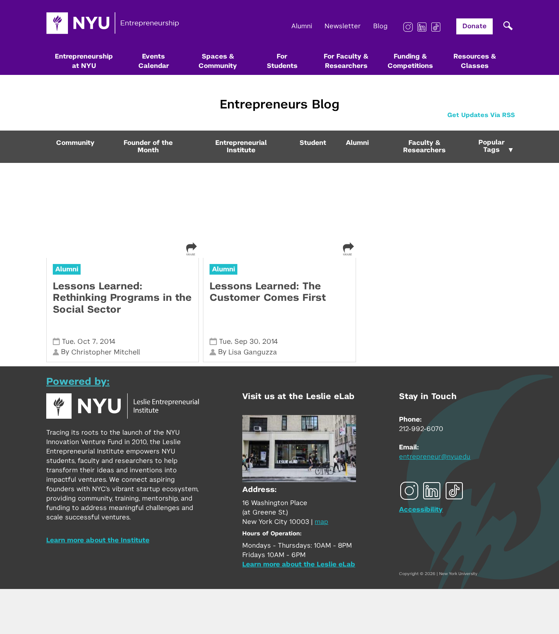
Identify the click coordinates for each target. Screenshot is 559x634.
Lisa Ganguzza (252, 352)
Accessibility (421, 509)
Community (75, 143)
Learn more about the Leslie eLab (298, 564)
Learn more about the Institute (97, 540)
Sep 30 (246, 341)
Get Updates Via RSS (481, 115)
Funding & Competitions (410, 61)
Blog (380, 26)
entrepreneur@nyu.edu (434, 457)
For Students (282, 61)
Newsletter (343, 26)
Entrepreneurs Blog (279, 105)
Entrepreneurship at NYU (84, 61)
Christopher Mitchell (105, 352)
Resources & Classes (474, 61)
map (321, 522)
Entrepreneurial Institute (241, 146)
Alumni (301, 26)
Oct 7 (86, 341)
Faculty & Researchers (424, 146)
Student (313, 143)
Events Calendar (153, 61)
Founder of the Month (148, 146)
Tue (68, 341)
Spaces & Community (217, 61)
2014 (107, 341)
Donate (474, 26)
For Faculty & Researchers (346, 61)
